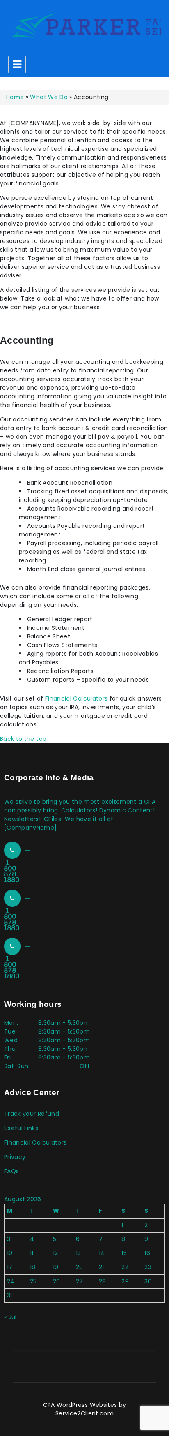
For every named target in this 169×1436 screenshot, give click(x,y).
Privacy (14, 1157)
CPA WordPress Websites (80, 1405)
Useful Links (21, 1128)
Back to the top (23, 739)
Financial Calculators (76, 698)
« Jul (10, 1317)
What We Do (49, 97)
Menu (17, 64)
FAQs (11, 1171)
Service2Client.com (84, 1413)
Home (15, 97)
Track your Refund (31, 1114)
